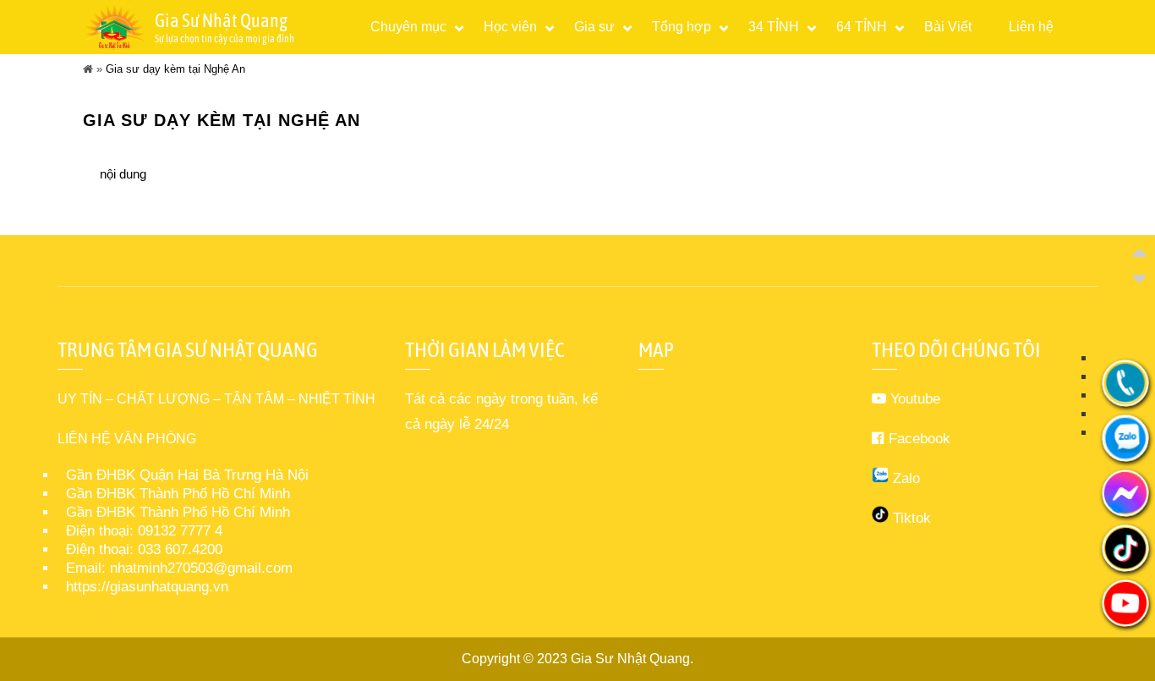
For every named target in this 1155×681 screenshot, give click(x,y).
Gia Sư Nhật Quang (630, 658)
